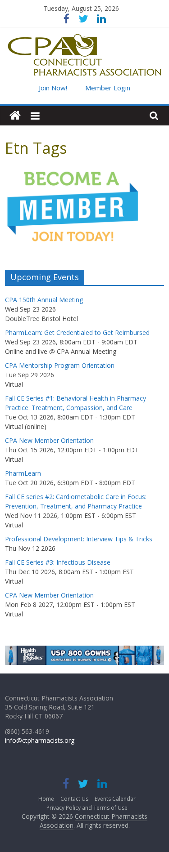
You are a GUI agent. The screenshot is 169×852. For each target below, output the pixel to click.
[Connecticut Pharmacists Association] (15, 115)
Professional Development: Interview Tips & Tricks (78, 539)
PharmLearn (23, 473)
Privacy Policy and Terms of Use (87, 808)
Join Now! (53, 87)
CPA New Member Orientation (49, 440)
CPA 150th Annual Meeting (44, 299)
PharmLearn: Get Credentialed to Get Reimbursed (77, 332)
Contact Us (74, 799)
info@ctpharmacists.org (39, 740)
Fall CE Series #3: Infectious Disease (57, 562)
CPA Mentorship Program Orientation (59, 365)
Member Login (107, 87)
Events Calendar (115, 799)
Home (46, 799)
